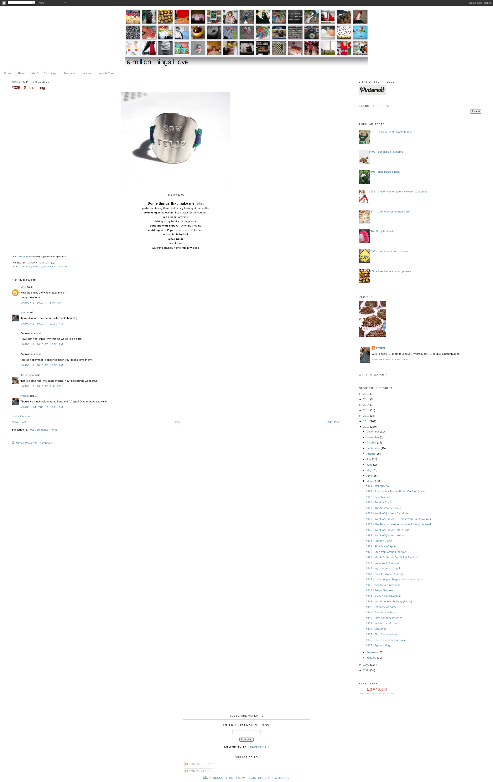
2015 (366, 399)
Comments (197, 771)
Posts (193, 763)
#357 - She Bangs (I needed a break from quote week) (399, 524)
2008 (366, 670)
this (175, 194)
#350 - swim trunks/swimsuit (383, 563)
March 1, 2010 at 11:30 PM (41, 323)
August (371, 453)
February (372, 652)
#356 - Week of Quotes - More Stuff (387, 529)
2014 (366, 404)
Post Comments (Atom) (43, 429)
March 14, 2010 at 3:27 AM (41, 407)
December (373, 431)
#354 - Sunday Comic (379, 540)
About (21, 73)
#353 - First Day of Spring (381, 546)
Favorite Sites (105, 73)
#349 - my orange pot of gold (383, 568)
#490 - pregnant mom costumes (388, 251)
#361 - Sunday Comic (379, 502)
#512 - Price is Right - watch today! (390, 131)
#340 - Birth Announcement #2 (384, 617)
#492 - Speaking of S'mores (386, 151)
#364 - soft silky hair (378, 485)
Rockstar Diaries (25, 256)
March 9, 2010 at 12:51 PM (41, 344)
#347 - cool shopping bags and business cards (394, 579)
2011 (366, 421)
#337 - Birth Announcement (382, 634)
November (373, 437)
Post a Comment (22, 416)
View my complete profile (390, 359)
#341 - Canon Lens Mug (381, 612)
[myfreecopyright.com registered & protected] (246, 777)
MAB (23, 286)
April (369, 475)
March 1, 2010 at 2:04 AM (40, 302)
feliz (199, 203)
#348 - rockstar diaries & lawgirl (385, 573)
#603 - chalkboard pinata (384, 171)
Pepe (64, 266)
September (373, 448)
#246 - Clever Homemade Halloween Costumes (398, 191)
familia (37, 266)
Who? (34, 73)
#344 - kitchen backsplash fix (383, 595)
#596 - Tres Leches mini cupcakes (390, 271)
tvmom (24, 312)
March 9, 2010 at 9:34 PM (40, 386)
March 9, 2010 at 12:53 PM (41, 365)
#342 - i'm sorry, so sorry (381, 606)
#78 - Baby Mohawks (382, 231)
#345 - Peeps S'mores (379, 590)
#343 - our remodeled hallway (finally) (389, 601)
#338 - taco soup (376, 628)
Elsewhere (68, 73)
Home (7, 73)
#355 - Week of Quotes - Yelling (385, 535)
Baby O (26, 266)
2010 (366, 426)
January (371, 657)
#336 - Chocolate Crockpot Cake (386, 639)
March (370, 481)
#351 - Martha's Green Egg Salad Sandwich (392, 557)
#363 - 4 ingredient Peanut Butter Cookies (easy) (396, 491)
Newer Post (19, 421)
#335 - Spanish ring (28, 87)
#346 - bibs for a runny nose (383, 584)
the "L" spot (27, 374)
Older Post (333, 421)
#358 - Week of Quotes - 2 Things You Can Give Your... (399, 518)
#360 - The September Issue (383, 507)
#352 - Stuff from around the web (386, 551)
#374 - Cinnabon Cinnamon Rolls (389, 211)
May (369, 470)
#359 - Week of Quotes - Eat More (387, 513)
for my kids (52, 266)
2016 (366, 393)
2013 (366, 410)
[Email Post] (52, 263)
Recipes (86, 73)
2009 (366, 664)
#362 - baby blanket (378, 496)
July (369, 459)
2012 (366, 415)
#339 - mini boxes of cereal (382, 623)
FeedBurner (258, 746)
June (369, 464)
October (371, 442)
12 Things (50, 73)
